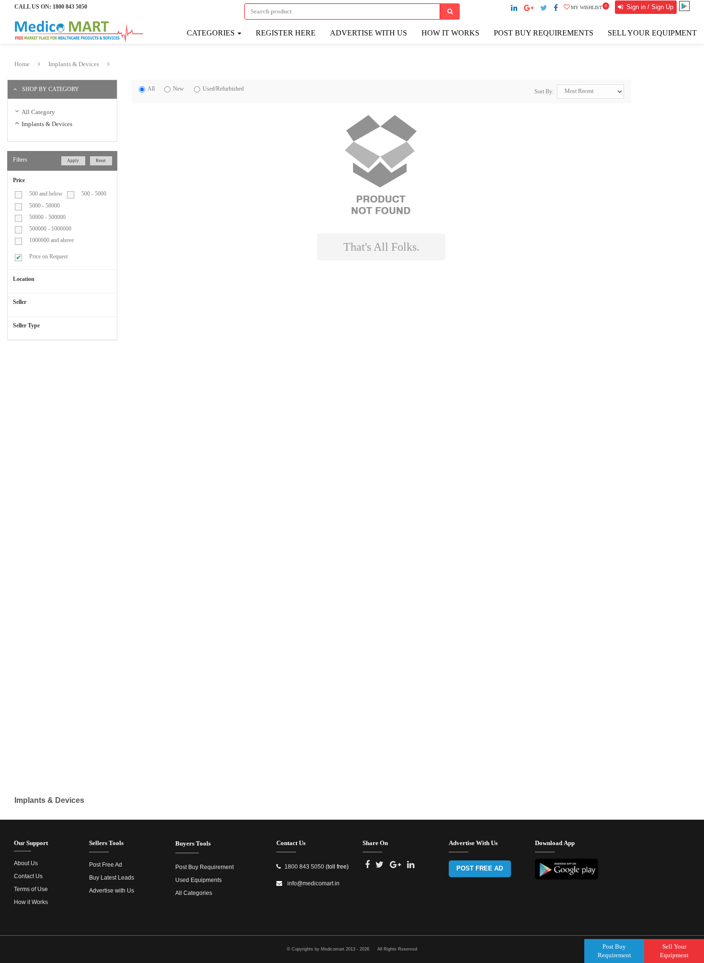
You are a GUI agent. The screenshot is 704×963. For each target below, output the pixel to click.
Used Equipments (198, 880)
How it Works (31, 902)
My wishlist (589, 7)
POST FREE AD (479, 868)
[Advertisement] (87, 416)
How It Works (450, 33)
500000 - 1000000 (50, 228)
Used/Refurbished (223, 89)
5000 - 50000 (44, 205)
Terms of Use (31, 889)
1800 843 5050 (70, 7)
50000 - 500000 (47, 217)
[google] (529, 8)
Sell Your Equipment (652, 33)
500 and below (46, 193)
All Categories (193, 893)
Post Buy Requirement (204, 867)
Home (22, 64)
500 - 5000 (93, 193)
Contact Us (28, 876)
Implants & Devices (73, 64)
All (151, 89)
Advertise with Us (368, 33)
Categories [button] (212, 33)
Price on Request (48, 256)
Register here (286, 33)
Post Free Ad (105, 864)
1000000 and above (51, 240)
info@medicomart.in (313, 883)
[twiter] (543, 8)
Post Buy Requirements (543, 33)
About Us (26, 863)
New (178, 89)
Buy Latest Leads (111, 877)
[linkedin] (514, 8)
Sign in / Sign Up (649, 7)
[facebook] (555, 8)
